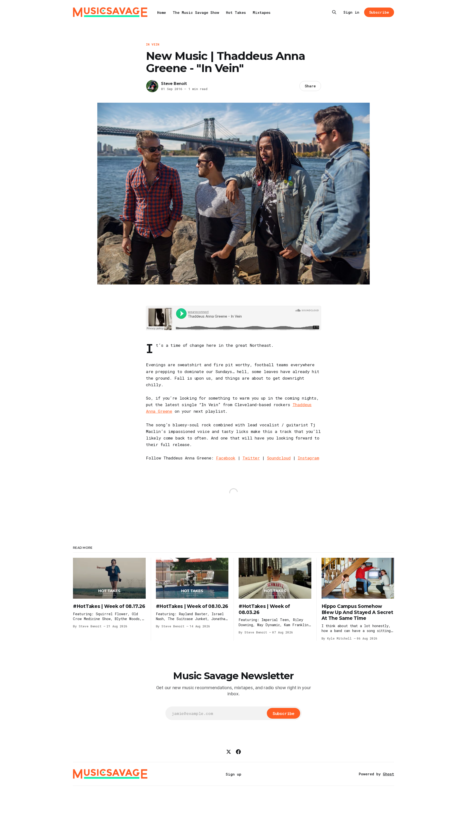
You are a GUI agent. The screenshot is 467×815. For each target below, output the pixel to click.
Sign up (233, 774)
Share (310, 85)
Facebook (225, 458)
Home (161, 12)
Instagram (308, 458)
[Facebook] (238, 751)
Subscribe (379, 12)
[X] (228, 751)
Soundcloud (279, 458)
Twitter (251, 458)
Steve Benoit (174, 83)
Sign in (351, 12)
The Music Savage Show (196, 12)
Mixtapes (261, 12)
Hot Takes (236, 12)
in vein (152, 44)
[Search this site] (334, 12)
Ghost (388, 773)
